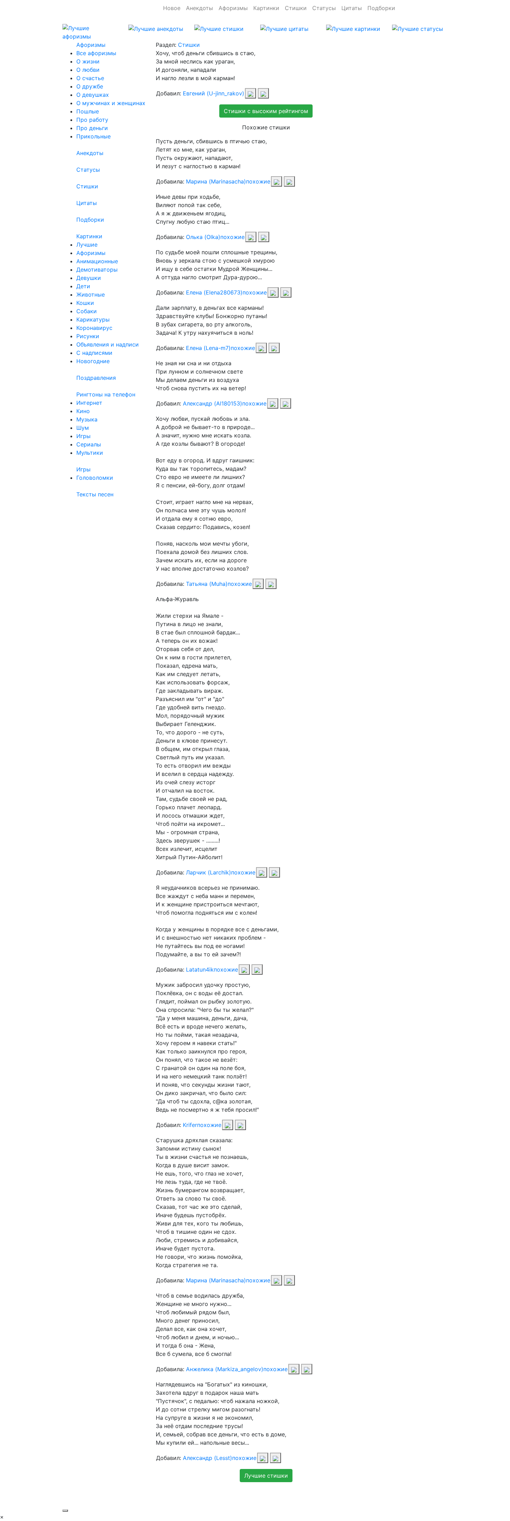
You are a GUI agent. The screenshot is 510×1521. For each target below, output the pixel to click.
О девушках (92, 94)
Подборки (381, 8)
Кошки (85, 302)
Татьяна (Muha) (207, 583)
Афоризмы (233, 8)
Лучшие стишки (266, 1475)
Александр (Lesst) (207, 1457)
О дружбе (89, 86)
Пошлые (87, 111)
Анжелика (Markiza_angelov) (224, 1369)
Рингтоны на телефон (105, 394)
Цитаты (351, 8)
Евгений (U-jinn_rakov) (213, 93)
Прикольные (93, 136)
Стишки (296, 8)
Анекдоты (199, 8)
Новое (171, 8)
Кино (83, 411)
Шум (82, 427)
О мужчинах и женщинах (110, 103)
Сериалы (88, 444)
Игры (83, 436)
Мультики (89, 452)
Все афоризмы (96, 53)
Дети (83, 286)
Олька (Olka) (203, 236)
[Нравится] (250, 93)
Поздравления (96, 377)
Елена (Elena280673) (214, 292)
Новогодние (93, 361)
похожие (258, 181)
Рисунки (87, 336)
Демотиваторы (97, 269)
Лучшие (86, 244)
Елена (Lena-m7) (208, 347)
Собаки (86, 311)
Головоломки (94, 477)
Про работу (92, 119)
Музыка (86, 419)
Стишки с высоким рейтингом (266, 111)
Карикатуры (93, 319)
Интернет (89, 402)
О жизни (88, 61)
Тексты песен (94, 494)
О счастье (90, 78)
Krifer (190, 1124)
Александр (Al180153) (212, 403)
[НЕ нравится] (263, 93)
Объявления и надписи (107, 344)
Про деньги (92, 128)
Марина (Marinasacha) (216, 181)
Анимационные (97, 261)
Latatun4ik (200, 969)
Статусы (324, 8)
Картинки (266, 8)
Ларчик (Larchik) (208, 872)
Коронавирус (94, 327)
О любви (88, 69)
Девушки (88, 277)
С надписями (94, 352)
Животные (90, 294)
